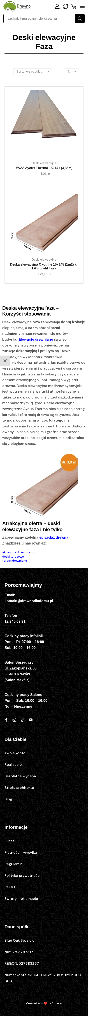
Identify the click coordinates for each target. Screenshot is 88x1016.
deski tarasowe (13, 557)
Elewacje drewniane (36, 339)
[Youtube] (30, 720)
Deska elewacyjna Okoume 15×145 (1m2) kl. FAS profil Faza (44, 266)
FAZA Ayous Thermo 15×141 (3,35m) (44, 168)
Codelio (57, 1003)
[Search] (79, 18)
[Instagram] (14, 720)
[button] (57, 6)
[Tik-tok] (22, 720)
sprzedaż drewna (53, 537)
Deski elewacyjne (44, 163)
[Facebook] (6, 720)
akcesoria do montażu (18, 552)
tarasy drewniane (14, 561)
